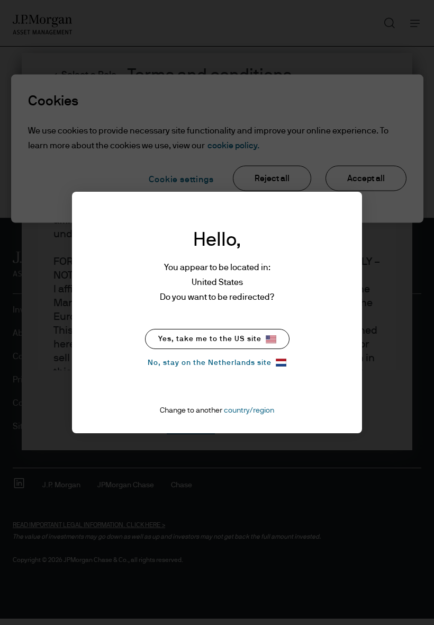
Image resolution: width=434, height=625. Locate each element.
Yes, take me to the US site (209, 339)
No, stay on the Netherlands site (210, 363)
